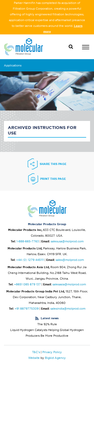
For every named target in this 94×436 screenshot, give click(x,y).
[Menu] (85, 48)
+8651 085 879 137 (27, 284)
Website (34, 357)
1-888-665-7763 (27, 241)
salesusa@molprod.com (67, 241)
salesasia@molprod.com (69, 284)
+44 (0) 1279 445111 (30, 259)
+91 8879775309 (27, 308)
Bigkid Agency (55, 357)
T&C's (36, 352)
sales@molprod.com (70, 259)
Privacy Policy (52, 352)
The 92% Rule (47, 324)
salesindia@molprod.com (67, 308)
